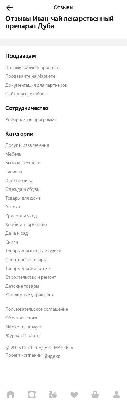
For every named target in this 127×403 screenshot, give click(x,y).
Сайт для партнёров (26, 93)
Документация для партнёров (36, 85)
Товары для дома (23, 198)
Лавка (53, 394)
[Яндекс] (52, 356)
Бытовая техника (22, 162)
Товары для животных (28, 268)
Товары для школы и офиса (33, 250)
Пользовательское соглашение (36, 309)
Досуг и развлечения (27, 145)
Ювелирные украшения (29, 294)
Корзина (95, 394)
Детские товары (22, 286)
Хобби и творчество (26, 224)
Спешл (32, 394)
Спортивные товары (26, 259)
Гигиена (13, 171)
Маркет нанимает (23, 326)
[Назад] (9, 8)
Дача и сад (16, 233)
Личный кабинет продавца (33, 67)
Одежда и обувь (22, 189)
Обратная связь (21, 317)
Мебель (13, 154)
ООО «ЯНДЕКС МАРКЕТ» (47, 347)
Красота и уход (21, 215)
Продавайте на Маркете (30, 76)
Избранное (74, 394)
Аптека (12, 206)
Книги (11, 242)
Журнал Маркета (23, 335)
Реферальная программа (31, 119)
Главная (10, 394)
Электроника (19, 180)
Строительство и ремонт (30, 277)
